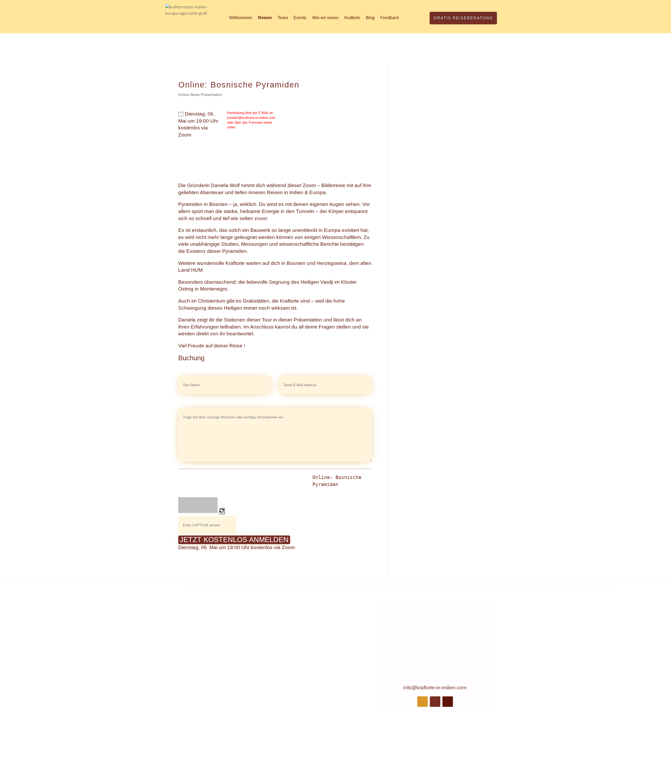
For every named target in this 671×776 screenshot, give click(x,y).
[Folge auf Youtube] (447, 701)
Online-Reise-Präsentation (200, 94)
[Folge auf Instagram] (435, 701)
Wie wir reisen (325, 17)
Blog (370, 17)
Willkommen (240, 17)
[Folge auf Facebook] (422, 701)
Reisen (265, 17)
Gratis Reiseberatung (463, 18)
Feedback (389, 17)
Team (283, 17)
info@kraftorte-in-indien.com (435, 687)
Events (300, 17)
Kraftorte (352, 17)
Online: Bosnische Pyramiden (336, 480)
